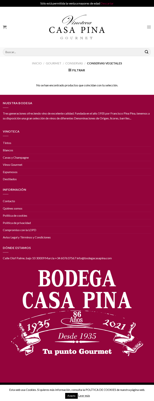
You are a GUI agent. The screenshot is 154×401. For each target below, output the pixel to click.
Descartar (107, 3)
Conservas (74, 63)
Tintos (7, 143)
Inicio (37, 63)
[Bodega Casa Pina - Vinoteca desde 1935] (77, 27)
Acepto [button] (71, 395)
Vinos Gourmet (12, 164)
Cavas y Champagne (16, 157)
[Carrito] (5, 27)
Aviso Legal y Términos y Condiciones (27, 237)
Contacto (9, 201)
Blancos (8, 150)
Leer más (84, 395)
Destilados (10, 179)
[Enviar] (146, 52)
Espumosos (10, 172)
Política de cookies (15, 215)
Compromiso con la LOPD (19, 230)
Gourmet (53, 63)
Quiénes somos (12, 208)
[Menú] (149, 27)
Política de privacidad (17, 223)
